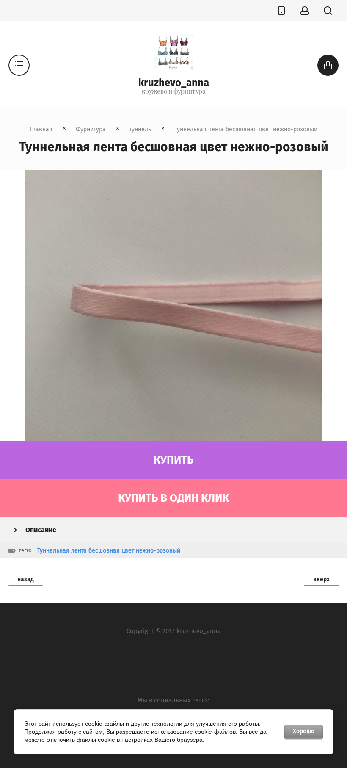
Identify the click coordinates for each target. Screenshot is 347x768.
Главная (41, 129)
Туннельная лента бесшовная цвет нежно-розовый (108, 550)
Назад (25, 579)
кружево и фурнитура (174, 92)
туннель (140, 129)
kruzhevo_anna (173, 82)
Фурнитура (91, 129)
